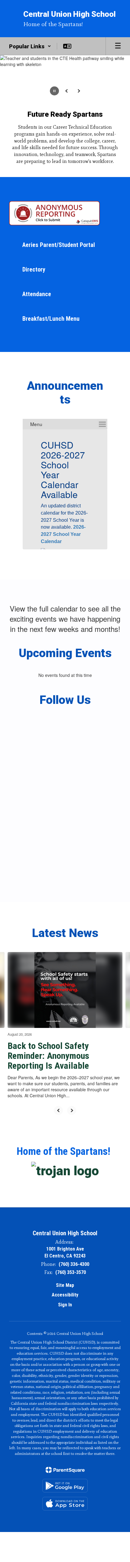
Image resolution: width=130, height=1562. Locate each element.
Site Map (65, 1285)
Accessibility (65, 1295)
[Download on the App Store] (65, 1503)
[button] (30, 46)
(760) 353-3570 (70, 1272)
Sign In (65, 1305)
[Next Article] (71, 1110)
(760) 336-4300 (74, 1264)
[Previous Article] (58, 1110)
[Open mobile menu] (118, 46)
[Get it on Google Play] (65, 1485)
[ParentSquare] (65, 1469)
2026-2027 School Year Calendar (63, 534)
